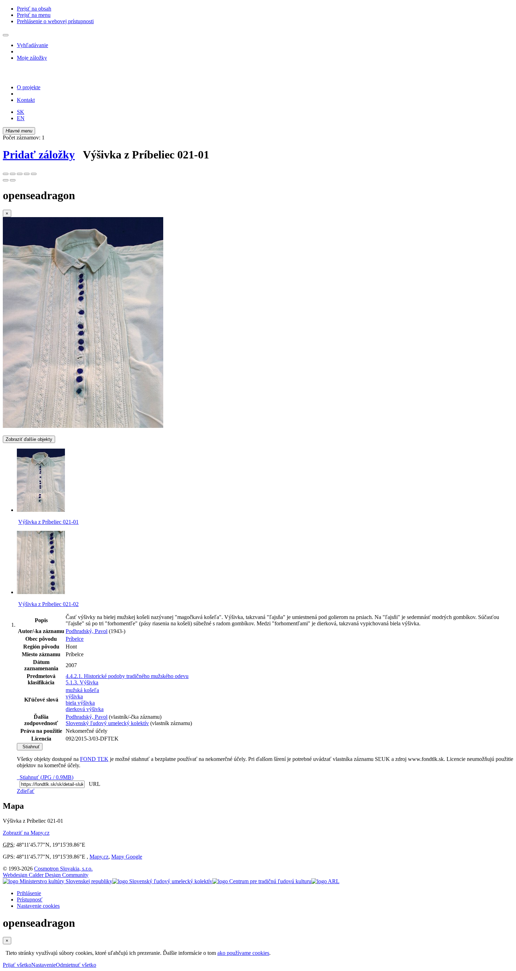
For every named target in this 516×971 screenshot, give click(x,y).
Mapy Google (126, 857)
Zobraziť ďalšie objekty (29, 439)
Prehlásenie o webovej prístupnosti (55, 21)
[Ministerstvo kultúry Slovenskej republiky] (57, 881)
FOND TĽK (94, 759)
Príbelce (75, 639)
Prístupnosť (29, 899)
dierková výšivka (85, 709)
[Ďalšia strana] (12, 180)
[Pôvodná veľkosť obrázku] (19, 174)
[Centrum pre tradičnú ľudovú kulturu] (261, 881)
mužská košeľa (82, 690)
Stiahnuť (30, 746)
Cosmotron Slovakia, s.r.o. (63, 869)
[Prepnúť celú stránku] (26, 174)
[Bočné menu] (5, 35)
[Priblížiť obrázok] (5, 174)
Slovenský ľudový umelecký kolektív (107, 723)
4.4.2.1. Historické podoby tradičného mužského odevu (127, 676)
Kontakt (26, 100)
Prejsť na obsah (34, 9)
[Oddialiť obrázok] (12, 174)
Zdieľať (25, 791)
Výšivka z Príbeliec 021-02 (48, 604)
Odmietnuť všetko (76, 965)
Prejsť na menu (34, 15)
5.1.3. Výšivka (82, 682)
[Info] (34, 174)
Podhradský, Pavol (86, 631)
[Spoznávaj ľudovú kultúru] (47, 75)
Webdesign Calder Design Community (45, 875)
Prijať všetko (17, 965)
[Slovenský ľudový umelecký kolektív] (162, 881)
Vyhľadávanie (32, 45)
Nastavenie (43, 965)
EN (21, 118)
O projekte (28, 87)
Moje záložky (32, 58)
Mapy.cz (99, 857)
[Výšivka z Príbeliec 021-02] (41, 592)
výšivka (74, 696)
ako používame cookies (243, 953)
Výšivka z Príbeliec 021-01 (48, 522)
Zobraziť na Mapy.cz (26, 833)
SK (20, 112)
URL (93, 784)
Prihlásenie (29, 893)
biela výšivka (80, 703)
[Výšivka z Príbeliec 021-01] (83, 426)
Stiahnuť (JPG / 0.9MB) (45, 777)
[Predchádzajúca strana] (5, 180)
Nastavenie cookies (38, 906)
